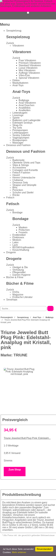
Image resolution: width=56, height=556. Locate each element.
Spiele (16, 117)
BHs (14, 187)
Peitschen (24, 230)
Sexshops (11, 299)
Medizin (16, 240)
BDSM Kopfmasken (23, 247)
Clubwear (17, 180)
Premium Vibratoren (30, 63)
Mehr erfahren (19, 552)
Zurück (10, 43)
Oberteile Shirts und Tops (26, 162)
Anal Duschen (26, 105)
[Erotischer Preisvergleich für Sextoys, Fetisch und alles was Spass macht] (28, 3)
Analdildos (24, 107)
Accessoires (19, 167)
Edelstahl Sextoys (22, 122)
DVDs (15, 292)
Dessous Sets (20, 182)
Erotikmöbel (19, 235)
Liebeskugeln (19, 112)
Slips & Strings (20, 165)
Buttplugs (24, 100)
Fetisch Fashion (21, 172)
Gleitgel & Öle (20, 267)
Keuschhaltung (20, 250)
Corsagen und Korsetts (25, 170)
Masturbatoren (20, 82)
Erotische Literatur (22, 297)
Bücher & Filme (14, 277)
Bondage (17, 212)
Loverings (17, 115)
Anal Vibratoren (27, 102)
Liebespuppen (20, 132)
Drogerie (11, 252)
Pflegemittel (19, 272)
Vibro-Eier (24, 75)
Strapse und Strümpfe (24, 185)
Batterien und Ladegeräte (26, 120)
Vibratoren (18, 45)
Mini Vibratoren (27, 70)
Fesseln (23, 232)
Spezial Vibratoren (29, 78)
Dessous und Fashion (18, 145)
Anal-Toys (17, 85)
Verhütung (18, 269)
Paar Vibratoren (27, 60)
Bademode (18, 160)
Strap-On (17, 125)
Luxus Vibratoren (28, 68)
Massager (17, 142)
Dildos (16, 80)
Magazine (17, 294)
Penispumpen (20, 130)
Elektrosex (18, 237)
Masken (23, 227)
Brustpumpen (19, 140)
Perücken (17, 190)
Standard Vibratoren (30, 65)
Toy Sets (17, 127)
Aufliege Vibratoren (29, 73)
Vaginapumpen (20, 137)
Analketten (24, 110)
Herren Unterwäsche (23, 177)
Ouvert (16, 175)
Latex (15, 242)
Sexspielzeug (13, 30)
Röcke (16, 195)
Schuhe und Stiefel (22, 192)
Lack (15, 245)
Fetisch (10, 197)
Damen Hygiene (21, 274)
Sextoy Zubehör (21, 135)
